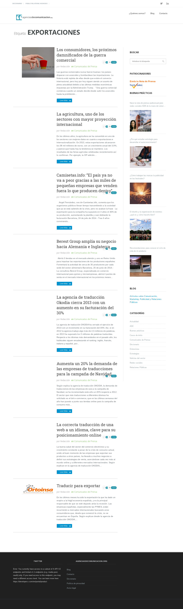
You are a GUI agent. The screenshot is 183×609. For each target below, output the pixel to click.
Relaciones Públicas (138, 367)
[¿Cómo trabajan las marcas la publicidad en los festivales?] (141, 193)
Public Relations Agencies (36, 3)
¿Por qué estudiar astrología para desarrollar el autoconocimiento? (143, 140)
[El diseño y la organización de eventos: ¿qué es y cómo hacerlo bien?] (141, 230)
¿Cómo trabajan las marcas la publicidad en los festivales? (147, 177)
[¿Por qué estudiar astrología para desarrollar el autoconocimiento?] (141, 157)
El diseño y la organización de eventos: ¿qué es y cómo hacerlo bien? (146, 213)
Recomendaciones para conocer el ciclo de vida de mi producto (147, 249)
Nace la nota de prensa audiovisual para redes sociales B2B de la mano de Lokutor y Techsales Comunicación (147, 104)
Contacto (163, 13)
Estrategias (134, 354)
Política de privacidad (76, 583)
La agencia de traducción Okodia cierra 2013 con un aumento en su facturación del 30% (85, 305)
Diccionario (17, 3)
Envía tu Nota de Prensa (143, 81)
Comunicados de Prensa (85, 66)
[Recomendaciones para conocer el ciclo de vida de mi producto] (141, 266)
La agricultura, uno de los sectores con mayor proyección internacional (86, 119)
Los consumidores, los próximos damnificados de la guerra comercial (87, 55)
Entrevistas (134, 349)
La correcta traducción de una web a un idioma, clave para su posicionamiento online (86, 430)
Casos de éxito (136, 335)
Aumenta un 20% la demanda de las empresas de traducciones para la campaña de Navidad (87, 369)
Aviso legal (71, 588)
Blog (152, 13)
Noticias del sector (137, 358)
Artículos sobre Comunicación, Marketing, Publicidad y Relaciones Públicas (145, 299)
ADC (132, 326)
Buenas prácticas (137, 331)
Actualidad (134, 321)
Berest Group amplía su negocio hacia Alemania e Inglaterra (86, 244)
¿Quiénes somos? (137, 13)
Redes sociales (136, 363)
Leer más (63, 100)
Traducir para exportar (78, 485)
